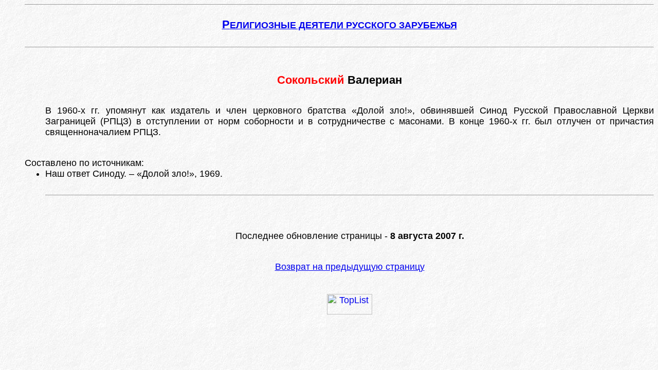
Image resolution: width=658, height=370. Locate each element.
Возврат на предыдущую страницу (350, 267)
